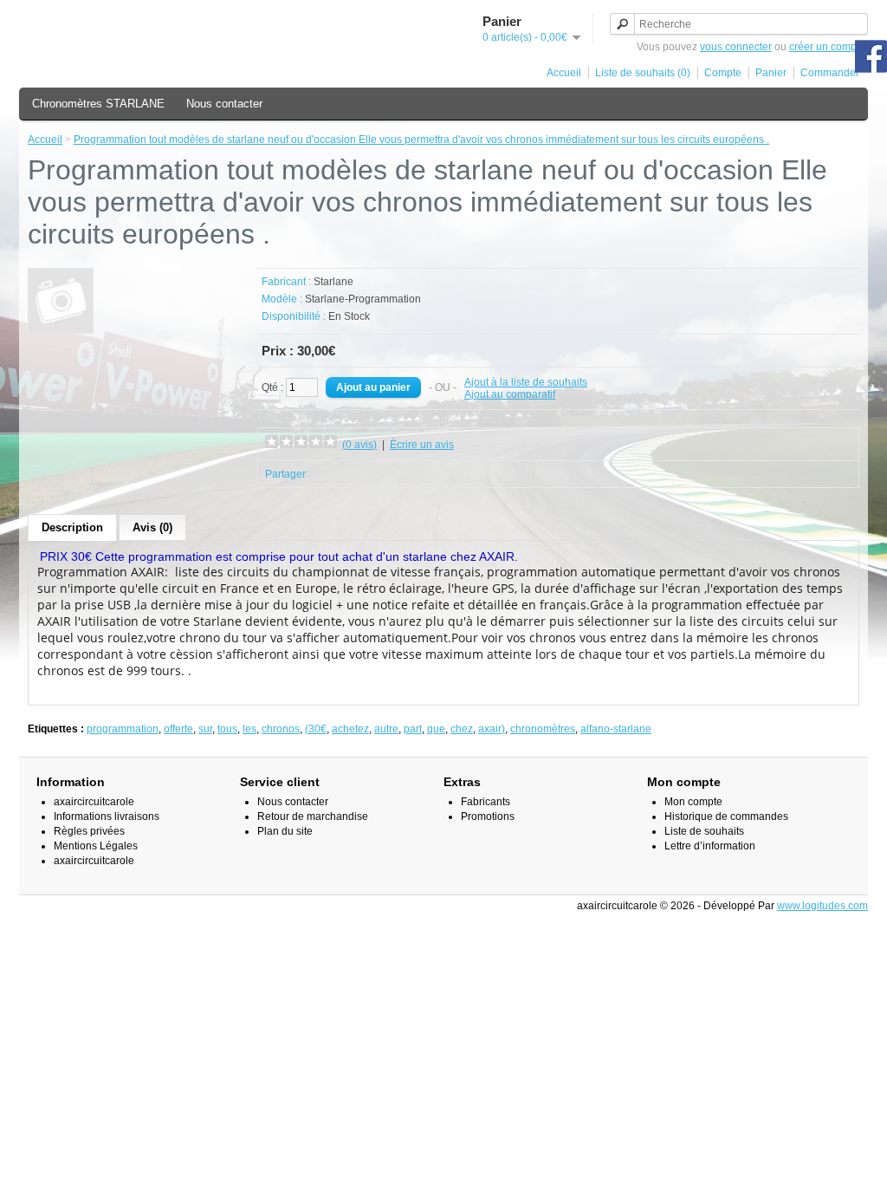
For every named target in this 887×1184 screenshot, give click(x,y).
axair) (491, 729)
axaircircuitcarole (94, 802)
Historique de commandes (726, 816)
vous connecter (736, 47)
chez (461, 729)
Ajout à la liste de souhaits (525, 382)
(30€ (316, 729)
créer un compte (827, 47)
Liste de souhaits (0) (642, 73)
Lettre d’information (709, 846)
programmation (123, 729)
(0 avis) (359, 445)
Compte (722, 73)
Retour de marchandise (312, 816)
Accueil (564, 73)
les (249, 729)
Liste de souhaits (704, 831)
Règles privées (89, 831)
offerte (178, 729)
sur (205, 729)
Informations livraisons (106, 816)
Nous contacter (224, 103)
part (413, 729)
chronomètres (542, 729)
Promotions (488, 816)
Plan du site (285, 831)
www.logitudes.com (822, 906)
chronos (281, 729)
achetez (350, 729)
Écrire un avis (422, 445)
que (436, 729)
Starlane (333, 282)
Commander (829, 73)
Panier (771, 73)
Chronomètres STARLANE (98, 103)
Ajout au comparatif (509, 394)
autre (386, 729)
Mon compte (693, 802)
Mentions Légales (96, 846)
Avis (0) (152, 527)
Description (72, 527)
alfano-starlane (615, 729)
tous (227, 729)
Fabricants (485, 802)
